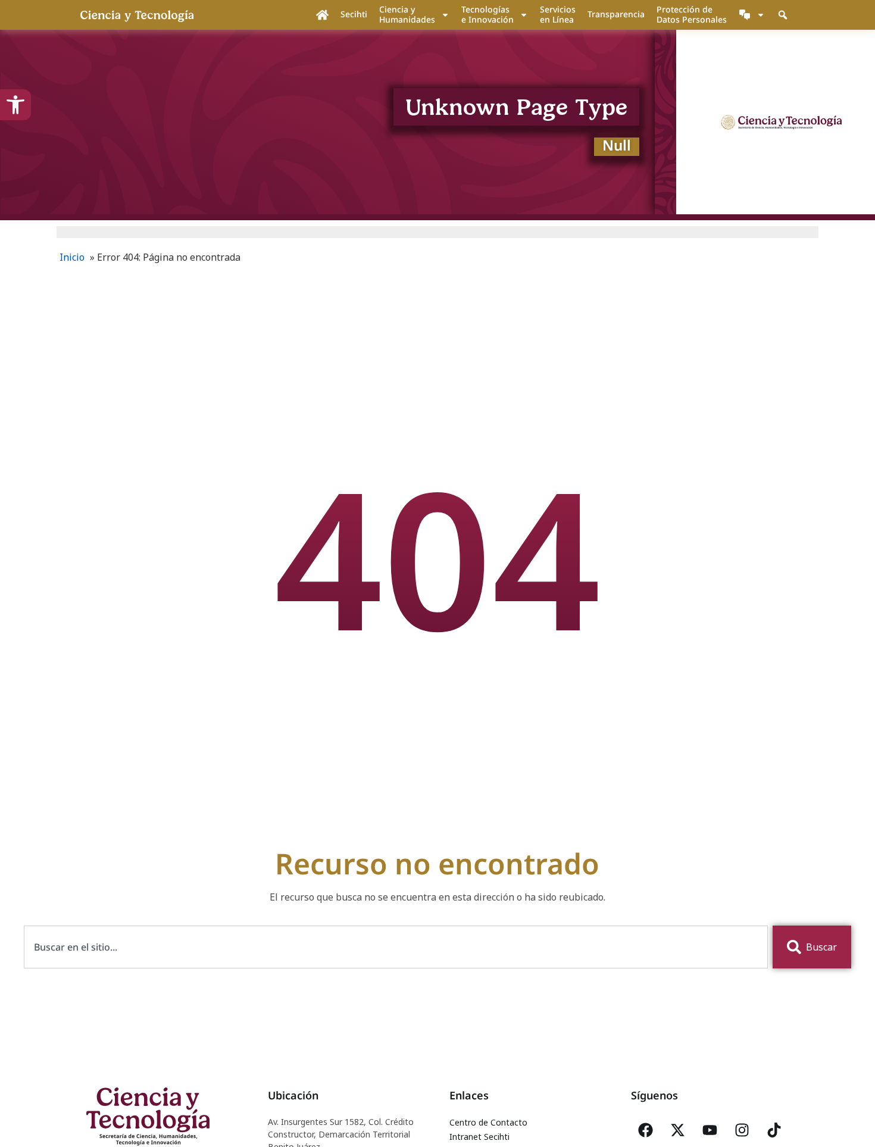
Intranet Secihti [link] (479, 1136)
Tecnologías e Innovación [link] (487, 14)
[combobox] (396, 947)
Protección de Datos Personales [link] (692, 14)
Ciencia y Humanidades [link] (407, 14)
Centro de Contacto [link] (488, 1122)
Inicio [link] (72, 257)
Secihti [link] (353, 14)
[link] (15, 104)
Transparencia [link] (616, 14)
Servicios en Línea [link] (558, 14)
